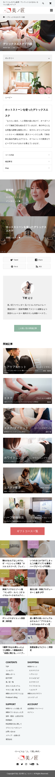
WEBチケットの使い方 (14, 708)
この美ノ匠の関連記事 (27, 328)
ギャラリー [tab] (9, 58)
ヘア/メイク (33, 674)
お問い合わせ (10, 731)
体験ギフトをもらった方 (14, 712)
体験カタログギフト (35, 693)
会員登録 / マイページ (35, 708)
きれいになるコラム (13, 686)
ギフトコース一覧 (27, 531)
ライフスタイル (34, 686)
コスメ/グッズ (33, 697)
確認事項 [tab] (8, 161)
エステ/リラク (34, 670)
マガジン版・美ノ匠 (13, 690)
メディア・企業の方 (13, 735)
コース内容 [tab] (9, 155)
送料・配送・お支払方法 (14, 716)
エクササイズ (34, 682)
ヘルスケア (33, 690)
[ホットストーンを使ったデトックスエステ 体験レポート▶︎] (27, 250)
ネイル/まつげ (34, 678)
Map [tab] (7, 168)
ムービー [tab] (8, 97)
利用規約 (9, 720)
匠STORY (9, 678)
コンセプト (10, 670)
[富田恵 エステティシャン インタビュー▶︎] (27, 214)
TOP (7, 666)
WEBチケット (32, 666)
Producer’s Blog (11, 697)
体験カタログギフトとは (14, 693)
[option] (27, 78)
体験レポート (10, 674)
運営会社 (9, 739)
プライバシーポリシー (14, 728)
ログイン (31, 712)
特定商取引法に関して (14, 724)
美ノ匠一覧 (10, 682)
